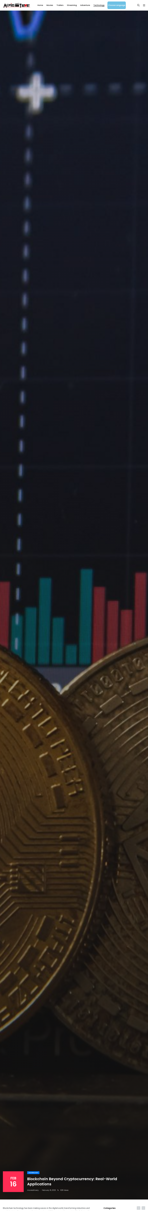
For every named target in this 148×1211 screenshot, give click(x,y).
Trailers (60, 5)
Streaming (72, 5)
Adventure (85, 5)
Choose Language (116, 5)
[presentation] (138, 1208)
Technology (99, 5)
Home (40, 5)
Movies (49, 5)
